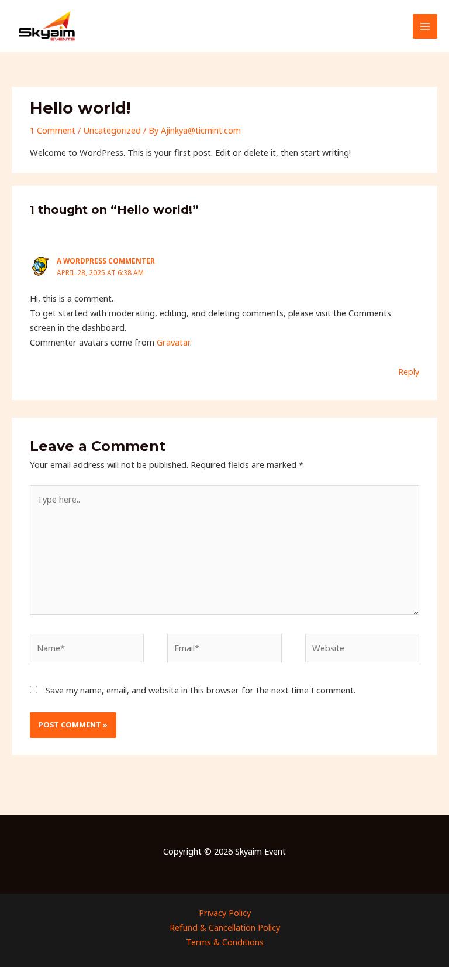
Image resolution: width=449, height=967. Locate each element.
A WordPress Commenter (106, 260)
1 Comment (52, 130)
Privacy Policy (225, 912)
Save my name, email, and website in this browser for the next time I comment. (200, 690)
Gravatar (173, 342)
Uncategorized (112, 130)
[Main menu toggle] (425, 26)
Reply (408, 371)
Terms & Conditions (225, 942)
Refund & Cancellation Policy (225, 927)
